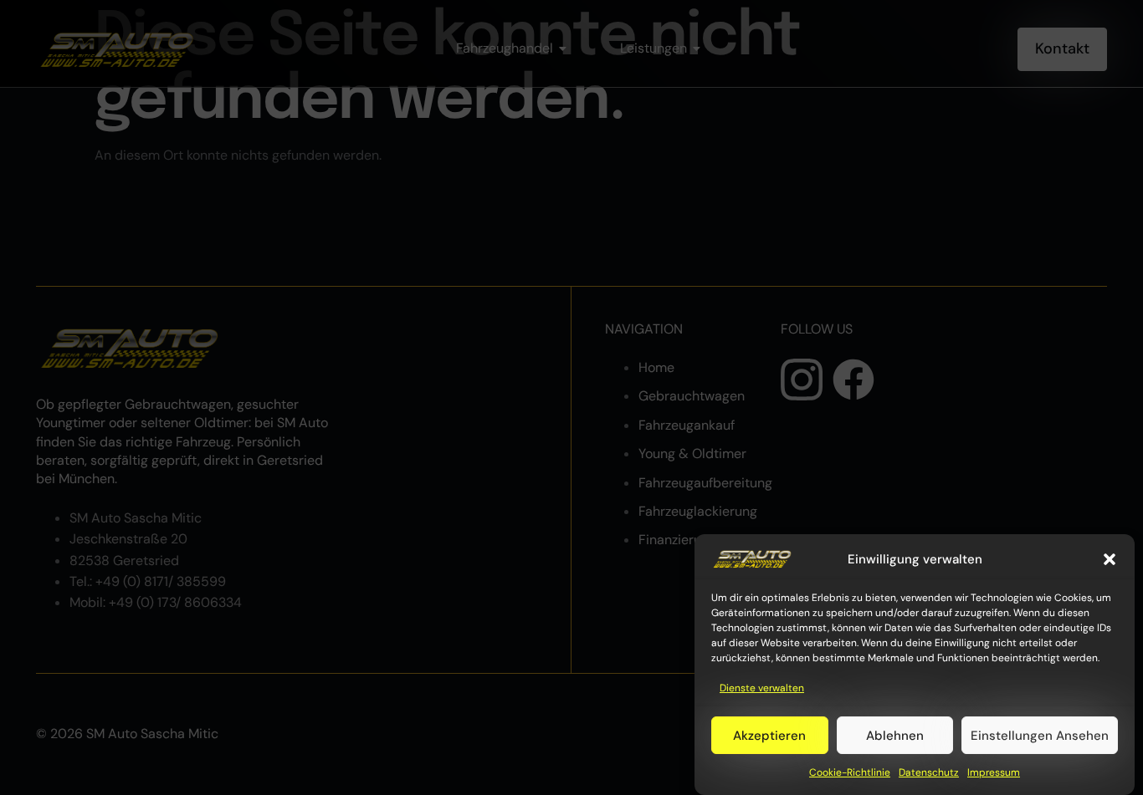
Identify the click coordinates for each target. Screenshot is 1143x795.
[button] (1109, 559)
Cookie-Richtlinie (849, 773)
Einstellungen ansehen (1040, 735)
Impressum (993, 773)
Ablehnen (895, 735)
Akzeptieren (769, 735)
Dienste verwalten (762, 688)
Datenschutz (929, 773)
